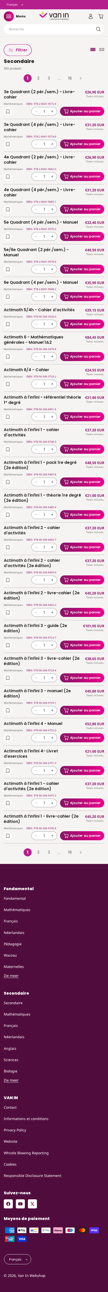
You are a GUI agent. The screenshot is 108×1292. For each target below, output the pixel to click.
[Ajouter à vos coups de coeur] (8, 112)
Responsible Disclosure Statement (32, 1175)
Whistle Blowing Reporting (26, 1152)
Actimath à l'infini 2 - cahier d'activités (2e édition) (32, 563)
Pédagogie (13, 943)
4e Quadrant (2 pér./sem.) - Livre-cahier (39, 160)
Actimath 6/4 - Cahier (26, 370)
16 (70, 78)
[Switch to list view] (92, 50)
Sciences (11, 1059)
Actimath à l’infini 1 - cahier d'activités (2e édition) (31, 786)
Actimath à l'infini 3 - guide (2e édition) (35, 628)
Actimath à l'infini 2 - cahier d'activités (32, 530)
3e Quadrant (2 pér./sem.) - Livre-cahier (39, 94)
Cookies (10, 1164)
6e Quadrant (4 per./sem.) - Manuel (41, 282)
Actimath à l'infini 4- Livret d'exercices (31, 754)
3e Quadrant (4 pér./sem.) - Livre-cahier (39, 127)
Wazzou (10, 955)
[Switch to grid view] (101, 50)
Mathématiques (17, 909)
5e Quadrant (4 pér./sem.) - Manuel (41, 222)
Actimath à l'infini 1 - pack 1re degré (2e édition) (40, 465)
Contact (10, 1107)
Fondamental (15, 898)
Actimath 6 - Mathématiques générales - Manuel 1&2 (33, 340)
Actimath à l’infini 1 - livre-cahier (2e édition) (41, 819)
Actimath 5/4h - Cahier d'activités (39, 310)
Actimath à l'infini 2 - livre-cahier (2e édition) (42, 595)
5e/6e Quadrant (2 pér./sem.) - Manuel (36, 252)
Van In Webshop (31, 1275)
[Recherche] (98, 29)
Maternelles (14, 966)
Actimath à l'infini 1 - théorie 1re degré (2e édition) (42, 498)
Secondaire (13, 1002)
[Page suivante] (80, 78)
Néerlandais (14, 932)
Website (10, 1141)
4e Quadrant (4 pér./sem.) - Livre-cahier (39, 192)
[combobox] (54, 29)
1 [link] (27, 78)
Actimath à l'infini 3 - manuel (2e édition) (37, 693)
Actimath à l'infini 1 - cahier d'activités (31, 432)
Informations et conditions (26, 1118)
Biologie (10, 1071)
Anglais (10, 1048)
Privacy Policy (15, 1130)
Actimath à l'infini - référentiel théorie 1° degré (42, 400)
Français (11, 921)
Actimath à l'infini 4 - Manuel (33, 723)
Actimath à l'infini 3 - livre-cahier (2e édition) (42, 661)
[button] (9, 16)
